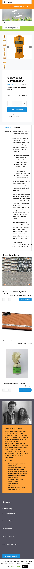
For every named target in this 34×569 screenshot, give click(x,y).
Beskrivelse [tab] (7, 127)
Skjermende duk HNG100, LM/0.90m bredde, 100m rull (16, 292)
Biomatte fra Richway (9, 341)
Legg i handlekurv (17, 109)
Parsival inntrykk (7, 521)
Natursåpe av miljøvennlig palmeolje (13, 383)
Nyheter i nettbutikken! (8, 513)
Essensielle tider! (7, 528)
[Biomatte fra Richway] (17, 320)
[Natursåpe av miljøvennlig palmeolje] (17, 363)
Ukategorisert (16, 114)
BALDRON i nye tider (8, 536)
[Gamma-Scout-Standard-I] (19, 47)
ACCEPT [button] (25, 566)
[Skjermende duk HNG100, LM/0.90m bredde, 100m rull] (17, 271)
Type (9, 95)
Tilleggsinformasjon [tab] (7, 131)
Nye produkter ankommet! (9, 544)
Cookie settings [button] (15, 566)
